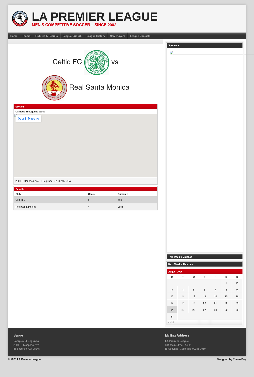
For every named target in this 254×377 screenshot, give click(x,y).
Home (13, 36)
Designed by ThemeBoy (231, 359)
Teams (26, 36)
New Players (117, 36)
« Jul (171, 322)
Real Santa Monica (25, 206)
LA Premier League (95, 16)
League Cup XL (72, 36)
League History (96, 36)
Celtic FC (20, 199)
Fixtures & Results (46, 36)
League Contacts (140, 36)
